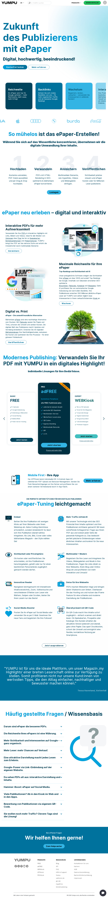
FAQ (57, 869)
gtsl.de (58, 881)
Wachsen (66, 303)
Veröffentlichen (16, 342)
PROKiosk (40, 875)
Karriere (77, 866)
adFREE (40, 866)
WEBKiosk (40, 869)
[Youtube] (24, 866)
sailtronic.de (60, 878)
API (57, 866)
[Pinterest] (21, 866)
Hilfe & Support (61, 872)
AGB (75, 869)
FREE (39, 863)
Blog (57, 863)
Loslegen (54, 192)
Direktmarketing (61, 887)
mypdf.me (59, 884)
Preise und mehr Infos (54, 450)
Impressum (78, 878)
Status (58, 875)
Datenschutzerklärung (81, 872)
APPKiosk (40, 872)
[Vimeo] (27, 866)
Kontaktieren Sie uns (81, 863)
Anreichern (13, 251)
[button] (22, 3)
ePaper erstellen (92, 3)
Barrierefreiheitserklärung (83, 875)
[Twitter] (18, 866)
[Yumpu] (9, 2)
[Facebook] (16, 866)
